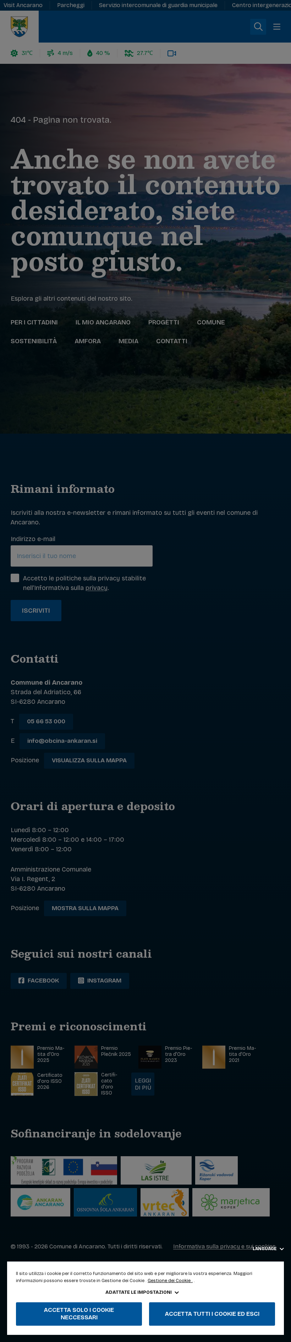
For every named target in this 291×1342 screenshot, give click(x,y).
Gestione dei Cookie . (170, 1280)
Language (265, 1248)
